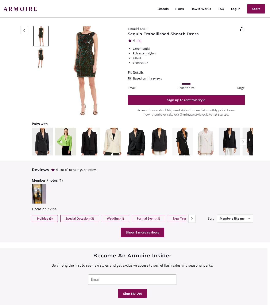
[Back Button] (24, 30)
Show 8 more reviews (142, 232)
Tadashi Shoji (137, 29)
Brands (163, 9)
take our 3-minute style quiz (187, 114)
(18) (139, 41)
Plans (179, 9)
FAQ (221, 9)
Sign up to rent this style (186, 100)
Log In (235, 9)
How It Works (200, 9)
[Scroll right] (192, 219)
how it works (152, 114)
